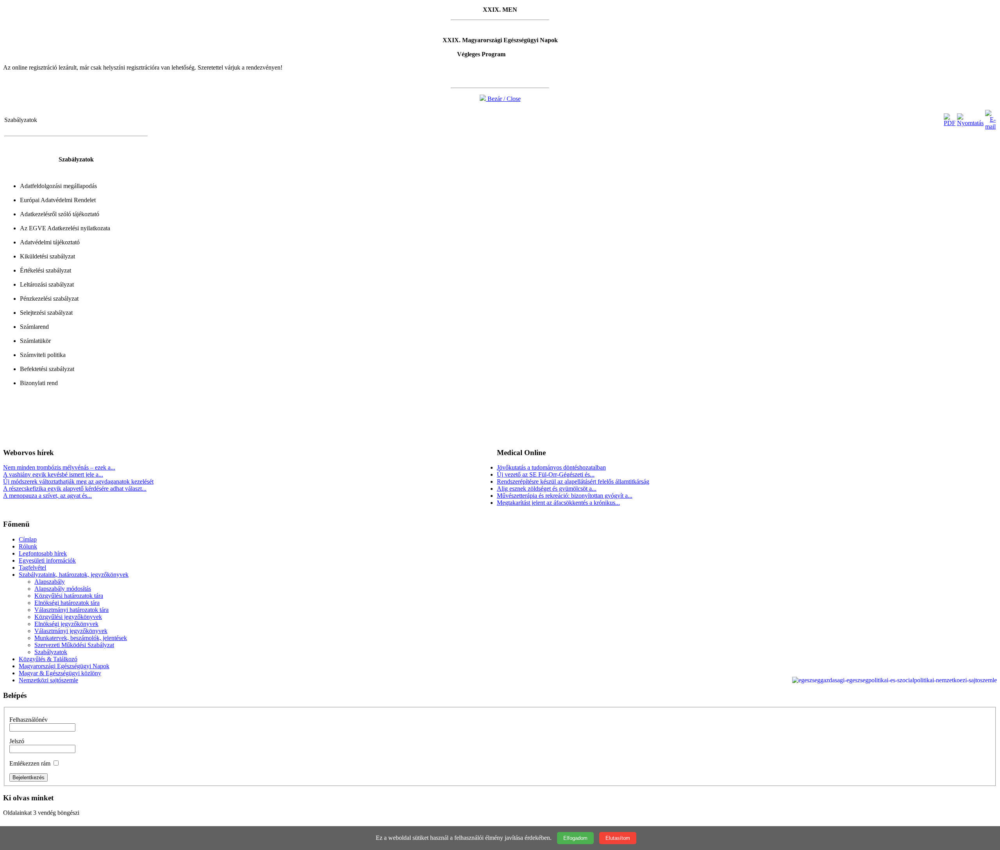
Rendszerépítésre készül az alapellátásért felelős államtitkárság (573, 481)
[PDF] (949, 123)
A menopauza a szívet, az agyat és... (47, 495)
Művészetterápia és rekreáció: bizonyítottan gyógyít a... (564, 495)
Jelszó (16, 741)
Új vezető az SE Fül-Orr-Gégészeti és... (546, 474)
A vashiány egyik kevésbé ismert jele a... (53, 474)
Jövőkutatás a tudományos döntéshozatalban (551, 467)
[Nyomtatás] (970, 123)
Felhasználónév (28, 719)
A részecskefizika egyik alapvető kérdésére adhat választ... (74, 488)
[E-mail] (990, 126)
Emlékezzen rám (29, 763)
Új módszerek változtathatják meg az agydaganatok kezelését (78, 481)
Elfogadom (575, 838)
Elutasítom (617, 838)
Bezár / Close (503, 98)
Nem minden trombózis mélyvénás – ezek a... (59, 467)
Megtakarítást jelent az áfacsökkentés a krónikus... (558, 502)
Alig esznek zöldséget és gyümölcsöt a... (546, 488)
